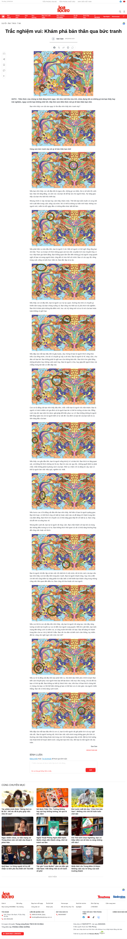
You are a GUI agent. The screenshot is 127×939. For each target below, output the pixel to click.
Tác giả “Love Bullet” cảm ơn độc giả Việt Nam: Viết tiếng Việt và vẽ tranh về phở (52, 868)
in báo (68, 48)
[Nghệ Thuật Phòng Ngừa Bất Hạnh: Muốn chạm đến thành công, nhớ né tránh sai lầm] (52, 826)
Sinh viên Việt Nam (84, 1)
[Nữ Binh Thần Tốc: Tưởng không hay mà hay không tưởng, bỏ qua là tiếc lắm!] (52, 797)
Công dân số (35, 907)
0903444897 (62, 914)
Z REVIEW (97, 16)
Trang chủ (3, 16)
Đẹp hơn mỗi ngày (46, 16)
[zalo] (99, 917)
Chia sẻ (4, 59)
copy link (63, 48)
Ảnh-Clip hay (86, 16)
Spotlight (106, 16)
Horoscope (115, 16)
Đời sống (9, 16)
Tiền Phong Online (49, 1)
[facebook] (120, 1)
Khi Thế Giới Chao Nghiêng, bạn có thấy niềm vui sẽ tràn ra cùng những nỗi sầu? (86, 840)
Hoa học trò (8, 895)
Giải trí (26, 16)
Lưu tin (4, 65)
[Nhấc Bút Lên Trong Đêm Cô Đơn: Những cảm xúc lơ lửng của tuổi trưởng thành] (87, 854)
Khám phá (18, 16)
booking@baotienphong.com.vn (42, 917)
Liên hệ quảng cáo (37, 912)
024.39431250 (8, 919)
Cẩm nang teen (110, 903)
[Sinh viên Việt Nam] (119, 897)
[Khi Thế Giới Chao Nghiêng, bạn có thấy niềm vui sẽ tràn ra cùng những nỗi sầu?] (87, 826)
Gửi (90, 770)
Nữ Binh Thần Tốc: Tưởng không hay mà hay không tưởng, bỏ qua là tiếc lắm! (52, 811)
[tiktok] (94, 917)
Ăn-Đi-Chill (76, 16)
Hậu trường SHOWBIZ (60, 16)
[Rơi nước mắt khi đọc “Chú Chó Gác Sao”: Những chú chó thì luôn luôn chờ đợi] (87, 797)
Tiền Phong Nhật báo (67, 1)
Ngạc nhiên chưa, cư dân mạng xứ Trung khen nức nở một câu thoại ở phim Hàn (17, 840)
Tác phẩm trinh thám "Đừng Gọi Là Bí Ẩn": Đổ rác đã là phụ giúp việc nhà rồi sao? (16, 811)
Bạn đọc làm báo (13, 934)
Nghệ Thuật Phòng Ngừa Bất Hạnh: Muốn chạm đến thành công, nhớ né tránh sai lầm (52, 840)
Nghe (4, 54)
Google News (123, 23)
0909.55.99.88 (36, 914)
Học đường (34, 16)
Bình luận (4, 70)
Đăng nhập (34, 759)
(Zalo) (43, 914)
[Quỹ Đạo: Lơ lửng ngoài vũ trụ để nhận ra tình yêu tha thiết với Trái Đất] (17, 854)
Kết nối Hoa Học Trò (67, 907)
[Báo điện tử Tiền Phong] (104, 897)
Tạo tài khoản (46, 759)
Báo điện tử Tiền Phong (63, 9)
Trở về (4, 76)
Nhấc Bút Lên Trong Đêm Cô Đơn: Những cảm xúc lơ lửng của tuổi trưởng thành (85, 868)
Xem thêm (123, 16)
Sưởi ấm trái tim (11, 23)
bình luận (73, 48)
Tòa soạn (5, 912)
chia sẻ (54, 48)
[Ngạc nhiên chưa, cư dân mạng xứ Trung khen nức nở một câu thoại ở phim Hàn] (17, 826)
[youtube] (124, 1)
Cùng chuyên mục (13, 785)
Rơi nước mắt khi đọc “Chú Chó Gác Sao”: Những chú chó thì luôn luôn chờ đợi (87, 811)
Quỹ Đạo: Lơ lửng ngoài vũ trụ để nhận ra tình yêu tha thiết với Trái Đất (17, 867)
